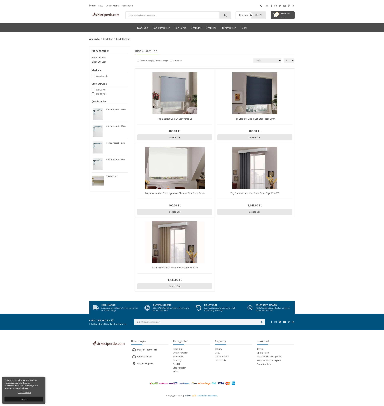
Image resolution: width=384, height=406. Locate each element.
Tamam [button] (24, 399)
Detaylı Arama (112, 5)
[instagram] (275, 5)
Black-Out (142, 28)
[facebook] (271, 5)
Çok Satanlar (99, 101)
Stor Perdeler (228, 28)
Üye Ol (258, 15)
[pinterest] (289, 5)
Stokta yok (101, 93)
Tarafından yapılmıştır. (201, 395)
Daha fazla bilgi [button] (24, 392)
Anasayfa (94, 39)
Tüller (243, 28)
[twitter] (280, 5)
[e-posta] (267, 5)
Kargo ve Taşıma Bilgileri (269, 360)
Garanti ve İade (264, 364)
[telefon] (261, 5)
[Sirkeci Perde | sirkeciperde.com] (105, 14)
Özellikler (211, 28)
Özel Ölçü (196, 28)
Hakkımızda (127, 5)
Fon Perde (180, 28)
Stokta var (101, 89)
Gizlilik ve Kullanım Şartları (269, 356)
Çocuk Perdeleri (161, 28)
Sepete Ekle (174, 137)
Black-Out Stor (99, 61)
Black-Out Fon (123, 39)
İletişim (92, 5)
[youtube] (284, 5)
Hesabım (243, 15)
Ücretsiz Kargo (146, 61)
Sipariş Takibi (263, 352)
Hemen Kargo (162, 61)
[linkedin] (293, 5)
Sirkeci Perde (102, 76)
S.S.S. (100, 5)
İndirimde (177, 61)
